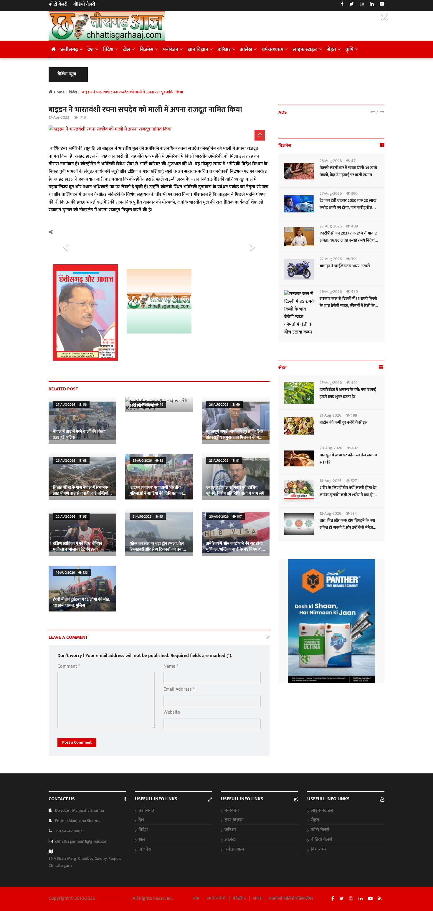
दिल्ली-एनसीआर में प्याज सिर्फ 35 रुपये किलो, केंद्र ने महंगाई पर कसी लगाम (348, 171)
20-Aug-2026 (331, 448)
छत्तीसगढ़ (69, 49)
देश (90, 49)
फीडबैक (239, 898)
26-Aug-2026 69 (224, 404)
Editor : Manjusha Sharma (77, 820)
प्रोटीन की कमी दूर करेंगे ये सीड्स (344, 422)
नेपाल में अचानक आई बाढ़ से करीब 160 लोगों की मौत (155, 402)
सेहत (331, 49)
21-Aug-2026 (330, 415)
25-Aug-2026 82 (148, 460)
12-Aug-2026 (330, 513)
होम (196, 898)
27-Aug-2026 (331, 193)
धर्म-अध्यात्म (272, 49)
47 (353, 160)
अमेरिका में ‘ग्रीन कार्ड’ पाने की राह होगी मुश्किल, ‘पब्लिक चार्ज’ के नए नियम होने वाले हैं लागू (235, 549)
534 (353, 513)
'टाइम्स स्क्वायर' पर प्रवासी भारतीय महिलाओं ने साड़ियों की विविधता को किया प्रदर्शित (156, 493)
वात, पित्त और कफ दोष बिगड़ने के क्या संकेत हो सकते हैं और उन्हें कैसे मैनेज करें (347, 527)
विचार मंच (319, 849)
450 (354, 291)
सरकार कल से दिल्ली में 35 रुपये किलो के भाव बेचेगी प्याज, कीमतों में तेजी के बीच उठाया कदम (348, 305)
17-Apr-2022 (59, 117)
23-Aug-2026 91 (224, 460)
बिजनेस (146, 49)
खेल (126, 49)
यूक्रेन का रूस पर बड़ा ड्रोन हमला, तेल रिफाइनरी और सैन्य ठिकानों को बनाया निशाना (158, 549)
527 (353, 480)
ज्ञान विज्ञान (198, 49)
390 (354, 193)
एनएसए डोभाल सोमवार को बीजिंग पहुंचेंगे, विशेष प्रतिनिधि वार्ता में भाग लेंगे (235, 490)
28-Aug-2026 (331, 160)
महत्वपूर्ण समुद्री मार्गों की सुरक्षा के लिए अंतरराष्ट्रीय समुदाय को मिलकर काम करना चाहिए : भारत (234, 437)
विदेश (108, 49)
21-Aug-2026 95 (148, 516)
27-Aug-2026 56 (71, 404)
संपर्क (257, 898)
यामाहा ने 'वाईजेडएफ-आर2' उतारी (345, 266)
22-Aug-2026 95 (71, 516)
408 (354, 226)
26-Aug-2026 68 (71, 460)
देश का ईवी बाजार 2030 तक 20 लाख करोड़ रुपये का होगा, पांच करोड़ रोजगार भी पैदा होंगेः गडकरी (349, 207)
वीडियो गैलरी (84, 4)
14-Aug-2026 (330, 480)
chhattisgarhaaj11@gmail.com (82, 841)
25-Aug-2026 (331, 382)
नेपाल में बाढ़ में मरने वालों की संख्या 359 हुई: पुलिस (79, 434)
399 (353, 258)
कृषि (349, 49)
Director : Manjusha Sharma (79, 810)
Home (59, 92)
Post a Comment (77, 742)
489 (353, 415)
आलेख (246, 49)
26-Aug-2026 (331, 291)
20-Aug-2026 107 (225, 516)
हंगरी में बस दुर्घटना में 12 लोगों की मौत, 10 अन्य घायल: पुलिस (81, 602)
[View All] (382, 145)
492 (354, 382)
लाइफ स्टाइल (305, 49)
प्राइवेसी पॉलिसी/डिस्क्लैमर (291, 898)
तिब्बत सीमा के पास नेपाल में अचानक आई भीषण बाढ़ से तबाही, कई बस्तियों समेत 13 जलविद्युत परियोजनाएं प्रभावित (82, 493)
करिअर (224, 49)
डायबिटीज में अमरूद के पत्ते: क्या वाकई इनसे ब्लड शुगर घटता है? (348, 393)
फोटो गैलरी (58, 4)
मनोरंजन (170, 49)
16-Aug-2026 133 (72, 572)
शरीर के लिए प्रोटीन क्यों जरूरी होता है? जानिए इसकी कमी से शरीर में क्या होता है (348, 494)
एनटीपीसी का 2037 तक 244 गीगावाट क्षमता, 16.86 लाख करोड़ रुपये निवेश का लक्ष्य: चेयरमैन (348, 240)
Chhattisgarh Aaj (113, 898)
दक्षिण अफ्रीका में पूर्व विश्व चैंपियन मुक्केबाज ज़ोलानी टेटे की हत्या (77, 546)
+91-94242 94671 (69, 831)
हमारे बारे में (216, 898)
